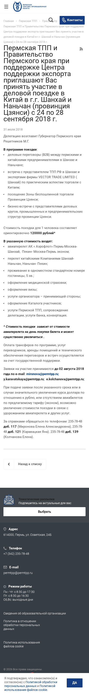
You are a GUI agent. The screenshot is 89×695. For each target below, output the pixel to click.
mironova (33, 374)
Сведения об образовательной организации (34, 613)
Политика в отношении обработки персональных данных (21, 625)
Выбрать (44, 512)
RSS (81, 49)
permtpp (48, 374)
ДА (74, 683)
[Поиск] (51, 20)
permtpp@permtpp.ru (18, 573)
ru (56, 374)
